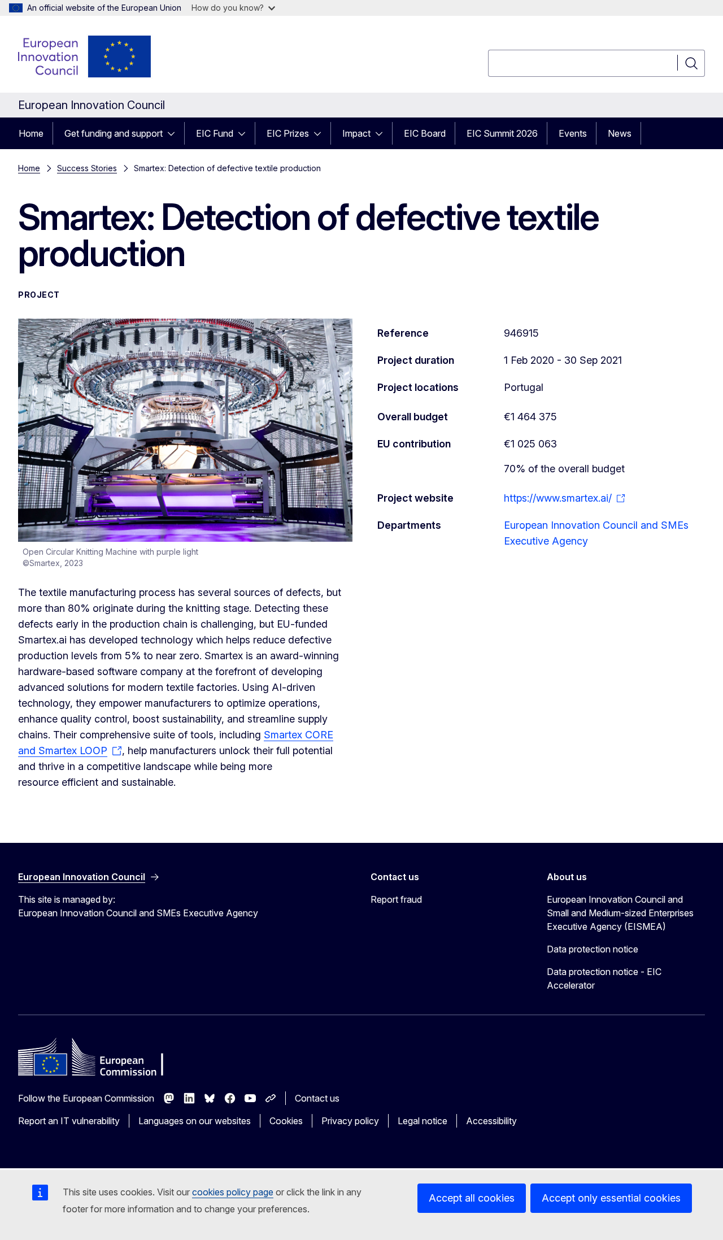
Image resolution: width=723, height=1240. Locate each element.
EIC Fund (214, 133)
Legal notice (422, 1120)
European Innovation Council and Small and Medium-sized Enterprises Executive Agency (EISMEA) (620, 913)
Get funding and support (113, 133)
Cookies (286, 1120)
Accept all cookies (472, 1198)
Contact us (317, 1098)
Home (31, 133)
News (619, 133)
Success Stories (87, 168)
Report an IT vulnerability (69, 1120)
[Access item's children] (174, 133)
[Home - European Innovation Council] (85, 56)
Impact (356, 133)
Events (573, 133)
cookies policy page (232, 1192)
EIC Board (425, 133)
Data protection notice (592, 949)
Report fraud (396, 899)
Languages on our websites (194, 1120)
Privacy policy (350, 1120)
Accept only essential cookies (611, 1198)
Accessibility (491, 1120)
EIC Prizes (288, 133)
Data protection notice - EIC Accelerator (604, 978)
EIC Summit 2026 (502, 133)
